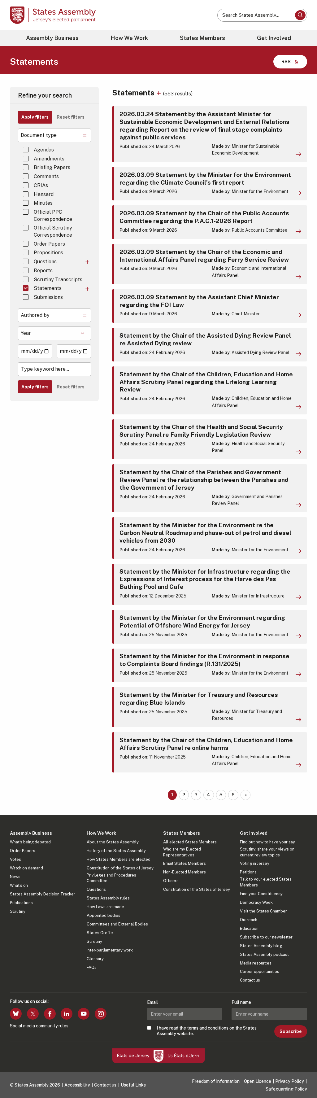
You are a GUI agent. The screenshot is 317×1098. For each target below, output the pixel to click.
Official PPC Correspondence (53, 215)
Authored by (35, 315)
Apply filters (35, 117)
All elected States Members (190, 842)
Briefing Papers (52, 167)
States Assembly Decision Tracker (42, 894)
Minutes (43, 203)
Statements (48, 288)
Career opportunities (259, 971)
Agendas (44, 150)
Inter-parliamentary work (110, 950)
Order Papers (49, 244)
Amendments (49, 159)
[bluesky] (16, 1014)
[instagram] (100, 1014)
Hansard (44, 194)
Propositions (48, 253)
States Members (202, 38)
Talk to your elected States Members (266, 882)
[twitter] (33, 1014)
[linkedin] (66, 1014)
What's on (19, 885)
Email (152, 1002)
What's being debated (30, 842)
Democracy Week (256, 902)
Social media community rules (39, 1025)
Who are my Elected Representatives (182, 852)
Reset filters (71, 117)
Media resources (255, 963)
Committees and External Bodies (117, 924)
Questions (45, 262)
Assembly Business (52, 38)
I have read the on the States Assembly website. (207, 1031)
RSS (286, 61)
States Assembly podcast (264, 954)
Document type (39, 135)
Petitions (248, 872)
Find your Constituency (261, 893)
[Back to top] (302, 1077)
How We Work (129, 38)
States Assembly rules (108, 898)
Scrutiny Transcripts (58, 279)
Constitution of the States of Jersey (120, 868)
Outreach (248, 919)
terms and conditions (207, 1028)
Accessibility (77, 1085)
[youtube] (83, 1014)
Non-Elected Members (184, 872)
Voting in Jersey (254, 863)
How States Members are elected (118, 859)
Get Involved (274, 38)
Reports (43, 270)
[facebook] (50, 1014)
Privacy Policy (289, 1081)
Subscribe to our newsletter (266, 937)
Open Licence (257, 1081)
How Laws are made (105, 906)
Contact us (250, 980)
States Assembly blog (261, 945)
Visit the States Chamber (263, 911)
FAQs (92, 967)
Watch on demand (26, 868)
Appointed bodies (103, 915)
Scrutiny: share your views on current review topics (267, 852)
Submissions (48, 297)
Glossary (95, 958)
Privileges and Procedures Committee (111, 878)
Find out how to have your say (267, 842)
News (15, 876)
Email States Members (184, 863)
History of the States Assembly (116, 850)
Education (249, 928)
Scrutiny (17, 911)
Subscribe (291, 1031)
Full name (241, 1002)
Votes (15, 859)
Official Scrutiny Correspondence (53, 231)
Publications (21, 902)
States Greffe (100, 932)
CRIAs (41, 185)
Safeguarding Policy (286, 1089)
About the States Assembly (113, 842)
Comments (46, 176)
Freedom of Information (216, 1081)
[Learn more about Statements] (159, 92)
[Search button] (300, 15)
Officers (171, 880)
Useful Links (133, 1085)
